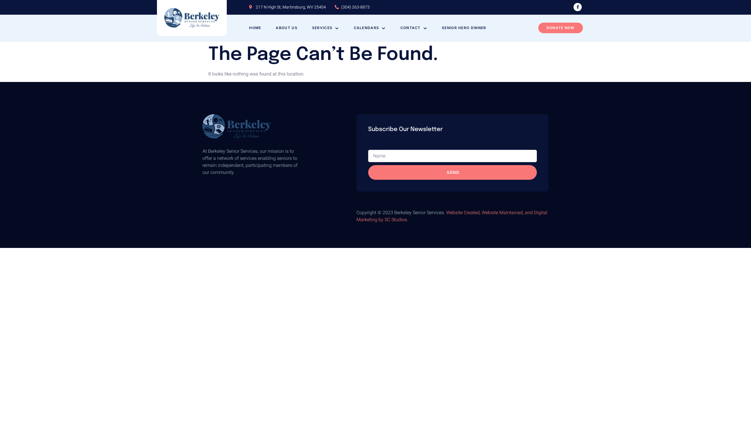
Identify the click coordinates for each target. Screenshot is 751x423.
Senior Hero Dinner (464, 28)
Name (374, 144)
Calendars (366, 28)
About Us (286, 28)
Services (322, 28)
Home (255, 28)
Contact (410, 28)
